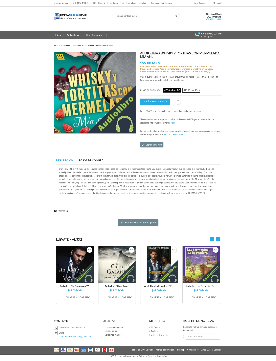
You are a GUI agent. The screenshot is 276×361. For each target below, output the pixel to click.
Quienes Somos (61, 3)
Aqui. (173, 123)
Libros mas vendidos (113, 335)
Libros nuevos (110, 331)
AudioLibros (73, 35)
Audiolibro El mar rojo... (117, 286)
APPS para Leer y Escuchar (134, 3)
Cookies (217, 350)
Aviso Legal (206, 350)
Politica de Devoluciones (142, 350)
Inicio (58, 35)
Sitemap (180, 350)
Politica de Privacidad (165, 350)
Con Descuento (94, 35)
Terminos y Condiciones (161, 3)
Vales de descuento (159, 335)
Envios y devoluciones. (174, 135)
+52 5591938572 (213, 20)
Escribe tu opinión (153, 145)
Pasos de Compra (91, 160)
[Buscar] (176, 16)
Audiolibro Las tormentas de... (201, 286)
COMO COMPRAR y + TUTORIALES (88, 3)
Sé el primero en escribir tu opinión (140, 223)
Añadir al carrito (157, 102)
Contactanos (193, 350)
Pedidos (154, 331)
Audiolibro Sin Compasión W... (75, 286)
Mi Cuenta (157, 321)
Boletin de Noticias (198, 320)
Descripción (64, 160)
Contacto (114, 3)
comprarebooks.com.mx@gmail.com (75, 337)
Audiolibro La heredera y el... (159, 286)
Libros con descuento (113, 327)
